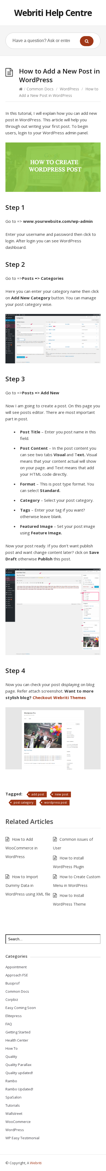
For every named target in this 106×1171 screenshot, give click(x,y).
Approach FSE (16, 975)
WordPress (69, 88)
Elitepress (13, 1015)
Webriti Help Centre (53, 12)
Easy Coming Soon (20, 1007)
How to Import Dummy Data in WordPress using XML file (27, 885)
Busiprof (12, 983)
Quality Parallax (18, 1064)
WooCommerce (18, 1121)
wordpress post (55, 802)
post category (23, 802)
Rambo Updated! (19, 1089)
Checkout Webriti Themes (59, 697)
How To (11, 1048)
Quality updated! (19, 1072)
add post (38, 794)
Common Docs (40, 88)
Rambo (11, 1080)
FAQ (8, 1023)
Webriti (36, 1162)
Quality (11, 1056)
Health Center (16, 1040)
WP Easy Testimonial (22, 1137)
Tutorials (12, 1105)
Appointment (16, 966)
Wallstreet (13, 1113)
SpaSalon (13, 1097)
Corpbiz (11, 999)
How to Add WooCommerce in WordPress (21, 848)
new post (61, 794)
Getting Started (17, 1032)
